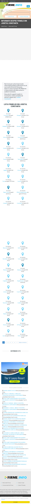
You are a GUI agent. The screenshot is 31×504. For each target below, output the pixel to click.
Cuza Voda (19, 291)
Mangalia (19, 115)
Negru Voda (6, 192)
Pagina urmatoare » (23, 342)
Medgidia (5, 126)
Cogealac (5, 280)
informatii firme (13, 26)
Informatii (3, 499)
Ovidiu (5, 148)
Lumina (19, 181)
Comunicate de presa (7, 485)
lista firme (4, 26)
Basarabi (5, 248)
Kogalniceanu (20, 280)
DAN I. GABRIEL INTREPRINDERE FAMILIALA (15, 461)
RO (2, 1)
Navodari (19, 126)
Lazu (4, 335)
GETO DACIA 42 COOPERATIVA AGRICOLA (15, 415)
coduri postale (21, 485)
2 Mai (19, 313)
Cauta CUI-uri (12, 1)
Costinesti (19, 203)
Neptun (5, 313)
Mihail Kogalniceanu (22, 192)
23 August (19, 324)
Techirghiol (20, 159)
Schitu (19, 248)
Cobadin (5, 203)
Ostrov (19, 335)
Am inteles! (16, 502)
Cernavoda (20, 137)
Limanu (5, 291)
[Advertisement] (15, 44)
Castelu (19, 302)
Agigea (5, 170)
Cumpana (19, 148)
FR (7, 1)
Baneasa (19, 270)
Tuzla (3, 181)
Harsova (5, 324)
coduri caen (21, 482)
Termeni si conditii (18, 496)
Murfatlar (5, 259)
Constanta (6, 115)
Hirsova (19, 170)
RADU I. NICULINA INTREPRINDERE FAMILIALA (16, 458)
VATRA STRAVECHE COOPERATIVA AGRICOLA (16, 412)
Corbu (19, 259)
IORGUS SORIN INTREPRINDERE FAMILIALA (15, 464)
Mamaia (5, 270)
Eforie (4, 137)
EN (4, 1)
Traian (4, 159)
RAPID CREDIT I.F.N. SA (10, 390)
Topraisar (5, 302)
